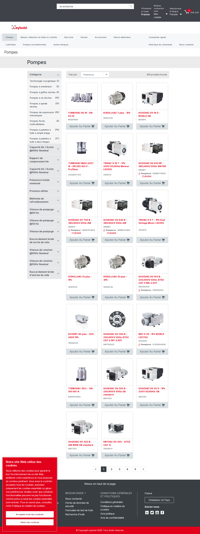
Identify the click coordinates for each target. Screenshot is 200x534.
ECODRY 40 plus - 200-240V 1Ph (81, 336)
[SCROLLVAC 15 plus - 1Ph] (82, 260)
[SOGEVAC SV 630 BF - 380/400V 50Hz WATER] (152, 146)
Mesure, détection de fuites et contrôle (39, 37)
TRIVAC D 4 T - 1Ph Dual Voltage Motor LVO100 (152, 221)
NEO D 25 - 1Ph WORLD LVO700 (151, 336)
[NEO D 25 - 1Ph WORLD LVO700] (152, 317)
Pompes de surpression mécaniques (42, 114)
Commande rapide (157, 37)
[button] (82, 126)
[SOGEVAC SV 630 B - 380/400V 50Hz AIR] (117, 203)
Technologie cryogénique (43, 81)
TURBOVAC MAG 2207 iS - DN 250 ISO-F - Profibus (81, 166)
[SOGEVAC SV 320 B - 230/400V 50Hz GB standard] (117, 372)
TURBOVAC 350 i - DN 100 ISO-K (80, 390)
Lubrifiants (11, 44)
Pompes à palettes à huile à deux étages (40, 140)
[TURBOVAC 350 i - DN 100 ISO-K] (82, 372)
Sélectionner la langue (175, 9)
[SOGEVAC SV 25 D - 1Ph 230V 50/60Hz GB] (152, 372)
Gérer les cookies (29, 522)
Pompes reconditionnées (34, 44)
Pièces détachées (122, 37)
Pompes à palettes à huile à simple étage (40, 131)
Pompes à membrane (41, 86)
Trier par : (73, 75)
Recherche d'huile (75, 514)
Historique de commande (160, 44)
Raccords (68, 37)
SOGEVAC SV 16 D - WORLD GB (149, 114)
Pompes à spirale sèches (38, 105)
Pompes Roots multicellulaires (37, 122)
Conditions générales (111, 502)
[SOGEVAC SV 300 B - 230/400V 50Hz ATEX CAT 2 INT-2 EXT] (117, 317)
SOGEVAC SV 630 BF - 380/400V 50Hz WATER (152, 165)
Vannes (84, 37)
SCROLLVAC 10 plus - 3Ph (115, 278)
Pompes (9, 37)
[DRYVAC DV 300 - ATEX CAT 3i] (117, 425)
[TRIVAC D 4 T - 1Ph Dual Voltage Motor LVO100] (152, 203)
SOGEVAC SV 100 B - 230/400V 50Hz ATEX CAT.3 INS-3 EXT (151, 279)
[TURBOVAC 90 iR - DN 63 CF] (82, 96)
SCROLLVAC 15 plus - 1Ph (80, 278)
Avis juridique (107, 513)
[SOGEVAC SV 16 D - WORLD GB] (152, 96)
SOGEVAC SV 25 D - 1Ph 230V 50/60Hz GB (152, 390)
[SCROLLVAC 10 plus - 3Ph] (117, 260)
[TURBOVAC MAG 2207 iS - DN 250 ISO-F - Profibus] (82, 146)
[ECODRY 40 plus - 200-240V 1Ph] (82, 317)
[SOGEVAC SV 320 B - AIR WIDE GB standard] (82, 425)
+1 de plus (146, 176)
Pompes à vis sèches (41, 97)
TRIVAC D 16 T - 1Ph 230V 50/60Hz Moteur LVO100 (116, 166)
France (145, 14)
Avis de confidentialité (112, 517)
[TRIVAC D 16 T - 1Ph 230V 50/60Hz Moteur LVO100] (117, 146)
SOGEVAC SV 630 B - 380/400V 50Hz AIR (115, 221)
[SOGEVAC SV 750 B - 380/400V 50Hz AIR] (82, 203)
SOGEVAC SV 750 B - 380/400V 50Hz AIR (80, 221)
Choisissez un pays (159, 500)
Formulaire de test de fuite (79, 510)
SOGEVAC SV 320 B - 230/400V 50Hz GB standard (115, 391)
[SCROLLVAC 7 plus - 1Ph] (117, 96)
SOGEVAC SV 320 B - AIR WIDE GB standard (80, 443)
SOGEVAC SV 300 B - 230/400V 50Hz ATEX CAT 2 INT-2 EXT (116, 337)
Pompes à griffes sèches (42, 92)
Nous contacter (186, 44)
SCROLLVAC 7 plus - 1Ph (116, 112)
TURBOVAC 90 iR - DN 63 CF (80, 114)
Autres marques (60, 44)
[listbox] (176, 14)
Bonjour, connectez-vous (159, 8)
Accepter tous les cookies (29, 514)
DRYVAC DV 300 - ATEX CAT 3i (116, 443)
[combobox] (92, 6)
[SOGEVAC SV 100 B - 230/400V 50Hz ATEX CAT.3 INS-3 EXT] (152, 260)
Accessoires (100, 37)
